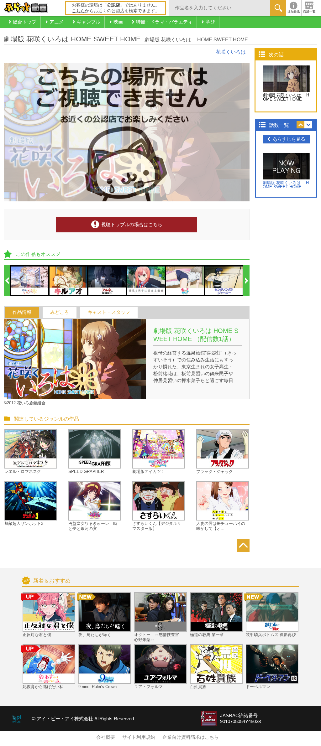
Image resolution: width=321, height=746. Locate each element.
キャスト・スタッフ (109, 312)
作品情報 (22, 312)
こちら (78, 10)
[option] (30, 281)
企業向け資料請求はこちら (190, 737)
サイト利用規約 (138, 737)
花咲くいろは (231, 51)
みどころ (59, 312)
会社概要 (105, 737)
